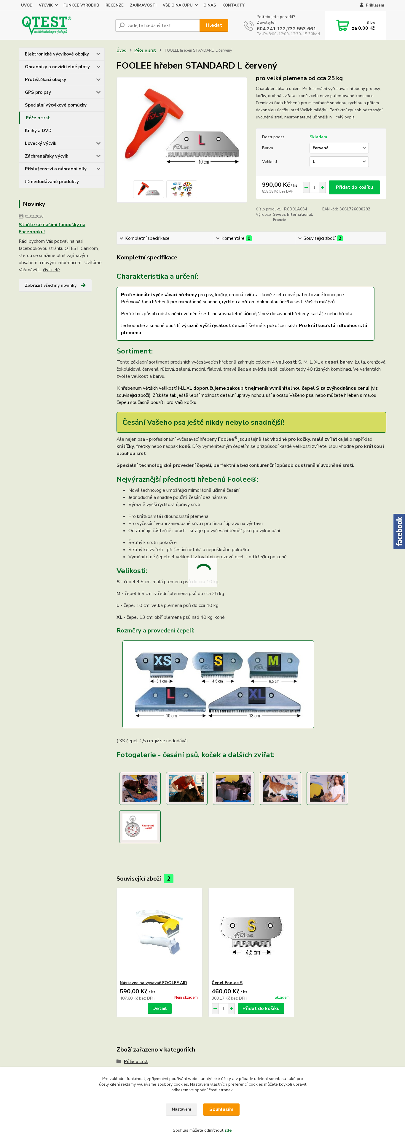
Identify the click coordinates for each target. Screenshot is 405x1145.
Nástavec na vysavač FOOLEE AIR (153, 983)
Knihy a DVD (38, 131)
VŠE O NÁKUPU (178, 5)
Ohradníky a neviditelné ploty (57, 67)
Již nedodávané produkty (52, 182)
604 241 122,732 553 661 (286, 29)
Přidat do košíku (354, 187)
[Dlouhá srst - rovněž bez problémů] (186, 788)
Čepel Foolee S (227, 983)
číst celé (51, 270)
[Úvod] (65, 25)
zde (228, 1130)
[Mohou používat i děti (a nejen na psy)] (327, 788)
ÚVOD (27, 5)
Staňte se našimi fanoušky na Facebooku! (52, 228)
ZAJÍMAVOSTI (143, 5)
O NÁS (209, 5)
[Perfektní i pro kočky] (280, 788)
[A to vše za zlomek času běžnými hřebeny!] (140, 826)
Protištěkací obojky (45, 80)
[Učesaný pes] (233, 788)
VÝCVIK (46, 5)
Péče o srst (38, 118)
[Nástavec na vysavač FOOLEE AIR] (159, 934)
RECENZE (115, 5)
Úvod (121, 50)
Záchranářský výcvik (46, 156)
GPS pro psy (38, 92)
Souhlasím (221, 1109)
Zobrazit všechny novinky (50, 285)
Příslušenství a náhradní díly (56, 169)
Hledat (214, 25)
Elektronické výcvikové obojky (57, 54)
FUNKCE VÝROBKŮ (81, 5)
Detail (159, 1008)
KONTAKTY (233, 5)
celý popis (345, 117)
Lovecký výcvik (40, 143)
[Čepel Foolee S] (251, 934)
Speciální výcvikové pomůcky (56, 105)
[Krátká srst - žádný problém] (140, 788)
